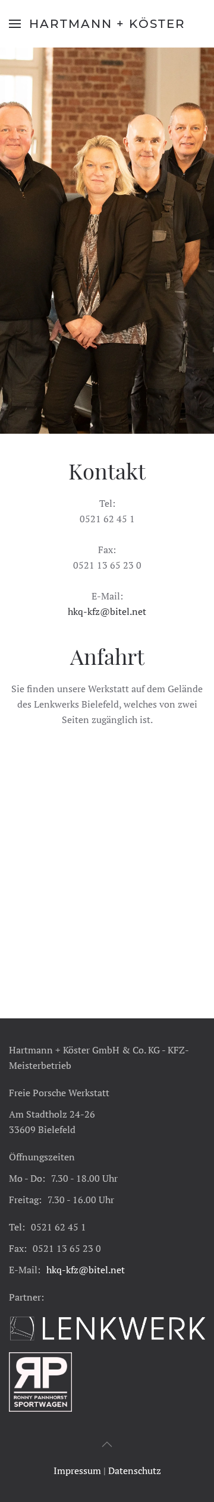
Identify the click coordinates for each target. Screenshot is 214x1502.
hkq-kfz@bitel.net (107, 611)
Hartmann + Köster (107, 24)
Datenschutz (134, 1470)
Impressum (77, 1470)
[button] (15, 24)
